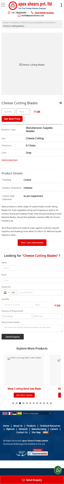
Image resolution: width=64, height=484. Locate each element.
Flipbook (10, 428)
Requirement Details (10, 322)
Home (6, 22)
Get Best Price (12, 118)
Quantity (5, 299)
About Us (18, 425)
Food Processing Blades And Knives (38, 22)
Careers (54, 428)
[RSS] (45, 432)
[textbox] (23, 111)
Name (4, 262)
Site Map (36, 432)
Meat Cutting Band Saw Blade (18, 388)
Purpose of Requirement (12, 311)
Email (4, 274)
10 (44, 403)
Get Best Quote (19, 395)
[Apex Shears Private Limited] (30, 5)
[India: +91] (6, 292)
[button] (44, 12)
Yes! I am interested (32, 242)
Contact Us (22, 432)
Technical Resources (50, 425)
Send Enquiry (33, 480)
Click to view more (10, 160)
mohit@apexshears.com (32, 15)
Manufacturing (39, 428)
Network (23, 428)
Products (15, 22)
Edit (38, 111)
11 (47, 403)
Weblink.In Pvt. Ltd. (36, 444)
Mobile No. (6, 287)
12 (51, 403)
